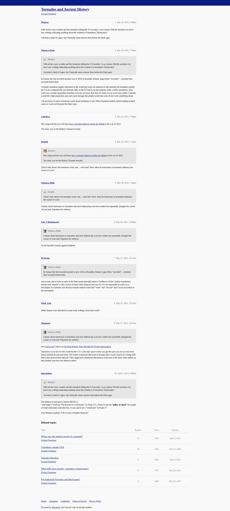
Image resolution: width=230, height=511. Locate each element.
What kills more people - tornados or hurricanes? (65, 468)
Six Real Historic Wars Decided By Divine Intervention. (87, 346)
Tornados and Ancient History (65, 9)
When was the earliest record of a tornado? (62, 436)
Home (43, 501)
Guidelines (65, 501)
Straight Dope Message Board (14, 3)
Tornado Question (49, 458)
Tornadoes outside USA (52, 447)
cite (101, 79)
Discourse (56, 507)
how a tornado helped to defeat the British (86, 124)
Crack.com (49, 346)
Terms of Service (79, 501)
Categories (53, 501)
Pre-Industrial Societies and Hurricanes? (60, 479)
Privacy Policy (95, 501)
